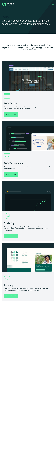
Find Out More (11, 114)
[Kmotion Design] (8, 4)
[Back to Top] (53, 457)
